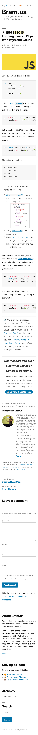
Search (29, 6)
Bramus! (6, 45)
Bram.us (14, 12)
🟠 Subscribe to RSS (13, 674)
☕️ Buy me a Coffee (19, 392)
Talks (10, 6)
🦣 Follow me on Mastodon (16, 680)
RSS (22, 6)
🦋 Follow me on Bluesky (15, 677)
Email (4, 555)
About (15, 6)
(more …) (20, 456)
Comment (5, 521)
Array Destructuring (21, 237)
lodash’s (15, 103)
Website (4, 565)
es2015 (20, 406)
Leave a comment (9, 47)
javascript (32, 406)
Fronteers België (11, 333)
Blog (3, 6)
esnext (26, 406)
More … (5, 653)
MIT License (21, 469)
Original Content (9, 406)
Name (4, 544)
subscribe (10, 579)
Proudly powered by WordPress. (17, 730)
